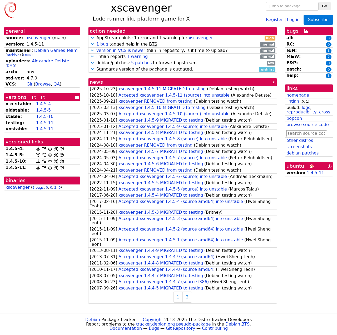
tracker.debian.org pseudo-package (173, 324)
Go (324, 6)
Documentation (126, 328)
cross (324, 111)
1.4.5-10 (44, 116)
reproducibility (301, 111)
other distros (299, 140)
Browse (43, 84)
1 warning (137, 56)
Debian (92, 319)
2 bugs (38, 187)
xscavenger (39, 37)
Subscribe (318, 19)
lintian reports (184, 56)
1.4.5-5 (43, 110)
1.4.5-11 (44, 122)
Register (274, 19)
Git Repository (180, 328)
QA (56, 84)
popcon (294, 118)
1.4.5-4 (43, 103)
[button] (92, 37)
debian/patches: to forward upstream (184, 63)
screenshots (299, 146)
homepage (297, 95)
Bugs (154, 328)
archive (13, 55)
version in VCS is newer (120, 50)
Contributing (215, 328)
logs (306, 107)
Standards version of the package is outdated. (184, 69)
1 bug (102, 44)
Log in (293, 19)
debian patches (302, 153)
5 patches (141, 62)
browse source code (307, 124)
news (96, 82)
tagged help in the (185, 44)
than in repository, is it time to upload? (185, 50)
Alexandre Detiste (50, 60)
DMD (27, 55)
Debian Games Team (56, 50)
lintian (292, 101)
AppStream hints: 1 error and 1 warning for (184, 38)
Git (29, 84)
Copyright (153, 319)
